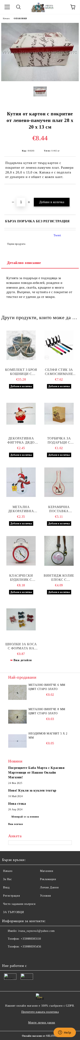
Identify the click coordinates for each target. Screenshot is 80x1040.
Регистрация (11, 895)
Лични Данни (49, 887)
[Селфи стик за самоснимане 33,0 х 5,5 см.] (59, 345)
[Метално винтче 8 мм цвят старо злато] (17, 716)
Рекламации (48, 879)
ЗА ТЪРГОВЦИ (13, 912)
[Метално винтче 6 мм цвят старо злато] (17, 692)
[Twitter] (16, 955)
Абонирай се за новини (25, 816)
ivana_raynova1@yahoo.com (36, 930)
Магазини (46, 871)
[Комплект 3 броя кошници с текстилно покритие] (21, 345)
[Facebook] (7, 955)
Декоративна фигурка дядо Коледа (21, 441)
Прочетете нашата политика (40, 1011)
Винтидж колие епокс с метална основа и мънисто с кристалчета (58, 578)
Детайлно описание (24, 263)
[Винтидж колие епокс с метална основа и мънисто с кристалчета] (59, 550)
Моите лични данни (41, 1022)
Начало (6, 18)
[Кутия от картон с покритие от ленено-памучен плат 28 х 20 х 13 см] (40, 80)
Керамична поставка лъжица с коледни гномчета (59, 509)
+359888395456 (31, 946)
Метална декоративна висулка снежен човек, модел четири (21, 509)
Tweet (57, 235)
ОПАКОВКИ (20, 18)
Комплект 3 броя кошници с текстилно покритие (21, 372)
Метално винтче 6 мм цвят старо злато (47, 687)
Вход (6, 887)
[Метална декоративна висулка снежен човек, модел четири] (21, 482)
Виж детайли (23, 660)
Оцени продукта (16, 243)
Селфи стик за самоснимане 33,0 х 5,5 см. (59, 372)
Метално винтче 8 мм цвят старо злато (47, 711)
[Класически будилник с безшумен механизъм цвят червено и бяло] (21, 550)
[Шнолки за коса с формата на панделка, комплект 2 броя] (21, 619)
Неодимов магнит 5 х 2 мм (48, 735)
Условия (45, 895)
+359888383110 (31, 938)
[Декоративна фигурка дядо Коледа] (21, 413)
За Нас (7, 879)
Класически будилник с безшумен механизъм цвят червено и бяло (21, 578)
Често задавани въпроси (19, 903)
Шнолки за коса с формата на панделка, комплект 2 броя (21, 646)
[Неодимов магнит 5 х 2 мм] (17, 741)
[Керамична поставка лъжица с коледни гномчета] (59, 482)
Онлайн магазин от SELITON (40, 1035)
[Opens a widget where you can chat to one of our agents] (64, 1033)
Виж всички (15, 824)
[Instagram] (25, 955)
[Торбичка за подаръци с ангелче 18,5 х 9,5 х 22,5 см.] (59, 413)
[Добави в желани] (73, 191)
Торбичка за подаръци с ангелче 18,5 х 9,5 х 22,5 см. (59, 441)
